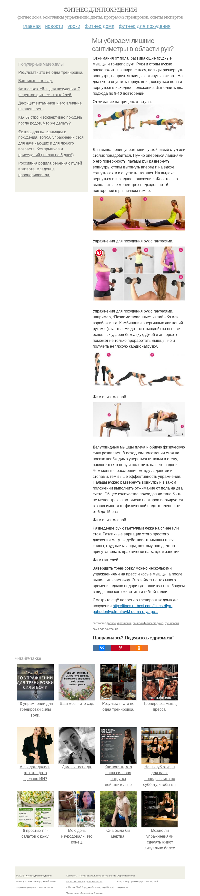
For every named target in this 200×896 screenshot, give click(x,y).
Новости (54, 25)
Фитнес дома (99, 25)
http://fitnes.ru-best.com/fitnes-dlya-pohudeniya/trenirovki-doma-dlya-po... (132, 608)
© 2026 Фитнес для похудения (33, 875)
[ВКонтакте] (102, 648)
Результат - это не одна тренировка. (50, 72)
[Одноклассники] (139, 648)
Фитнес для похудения (100, 9)
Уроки (74, 25)
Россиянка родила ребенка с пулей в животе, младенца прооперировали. (50, 169)
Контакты (71, 875)
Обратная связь (126, 875)
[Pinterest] (120, 648)
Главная (32, 25)
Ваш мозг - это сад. (35, 81)
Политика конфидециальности (84, 881)
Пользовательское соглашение (98, 875)
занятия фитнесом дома (148, 623)
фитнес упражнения (119, 623)
